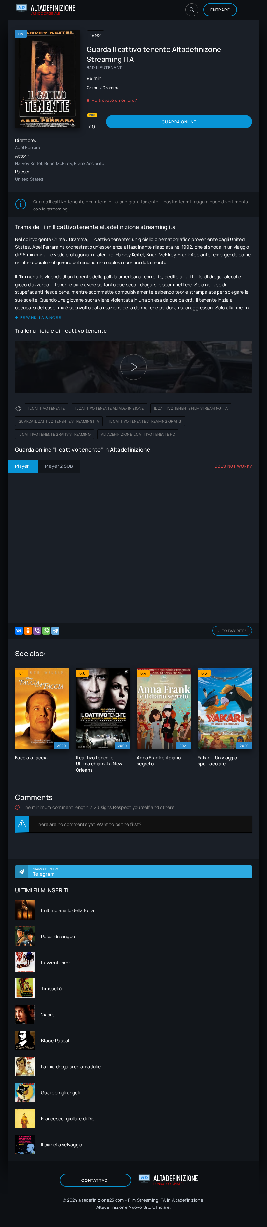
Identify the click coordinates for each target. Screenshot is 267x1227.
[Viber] (37, 631)
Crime (93, 87)
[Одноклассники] (28, 631)
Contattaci (95, 1180)
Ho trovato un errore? (114, 100)
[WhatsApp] (46, 631)
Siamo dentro (46, 872)
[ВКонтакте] (19, 631)
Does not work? (233, 466)
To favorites (234, 630)
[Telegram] (55, 631)
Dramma (111, 87)
